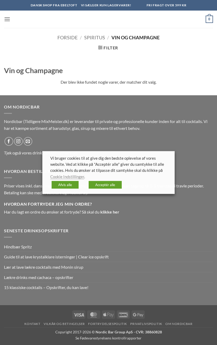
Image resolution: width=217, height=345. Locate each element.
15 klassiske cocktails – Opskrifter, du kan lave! (46, 287)
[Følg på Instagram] (18, 141)
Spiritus (94, 37)
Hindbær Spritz (18, 246)
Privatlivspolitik (146, 324)
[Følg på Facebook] (8, 141)
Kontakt (32, 324)
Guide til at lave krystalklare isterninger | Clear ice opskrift (56, 256)
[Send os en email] (28, 141)
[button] (7, 19)
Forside (67, 37)
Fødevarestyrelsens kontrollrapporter (111, 338)
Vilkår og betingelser (64, 324)
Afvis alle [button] (65, 185)
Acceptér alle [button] (105, 185)
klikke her (109, 211)
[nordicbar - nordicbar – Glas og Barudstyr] (108, 19)
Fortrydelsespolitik (107, 324)
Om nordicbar (178, 324)
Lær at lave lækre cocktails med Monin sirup (43, 267)
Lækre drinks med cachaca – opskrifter (38, 277)
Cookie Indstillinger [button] (67, 176)
